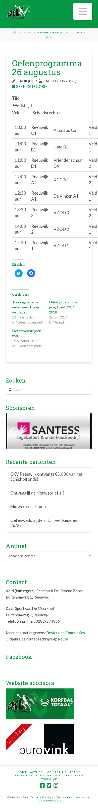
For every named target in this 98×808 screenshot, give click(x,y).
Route (63, 639)
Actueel (37, 772)
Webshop (49, 778)
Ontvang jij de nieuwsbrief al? (37, 493)
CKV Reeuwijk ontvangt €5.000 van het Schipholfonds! (46, 477)
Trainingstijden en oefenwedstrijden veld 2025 (26, 307)
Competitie (57, 772)
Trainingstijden (29, 775)
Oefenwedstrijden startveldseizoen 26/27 (43, 523)
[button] (82, 11)
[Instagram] (56, 785)
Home (22, 772)
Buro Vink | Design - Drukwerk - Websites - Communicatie (57, 799)
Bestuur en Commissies (65, 632)
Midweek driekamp (28, 506)
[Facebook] (42, 785)
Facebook (19, 656)
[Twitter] (49, 785)
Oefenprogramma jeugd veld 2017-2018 (63, 307)
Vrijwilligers (59, 775)
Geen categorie (31, 86)
